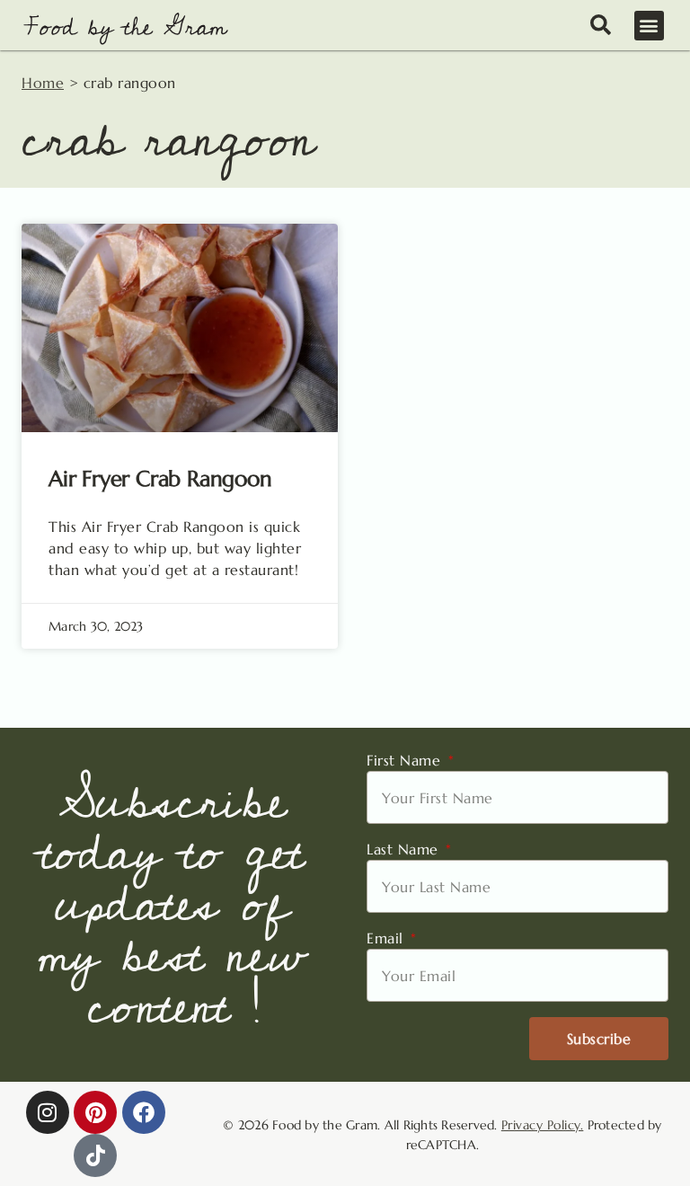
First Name (406, 760)
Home (43, 83)
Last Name (405, 849)
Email (387, 938)
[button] (649, 25)
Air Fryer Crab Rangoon (160, 478)
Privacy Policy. (542, 1125)
